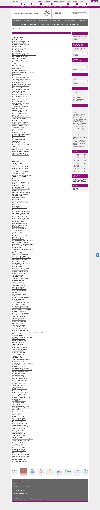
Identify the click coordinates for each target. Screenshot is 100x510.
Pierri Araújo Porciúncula (19, 100)
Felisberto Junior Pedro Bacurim (21, 192)
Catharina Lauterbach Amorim (21, 124)
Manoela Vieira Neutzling (19, 70)
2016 (85, 168)
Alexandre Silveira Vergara (20, 106)
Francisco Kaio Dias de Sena (20, 144)
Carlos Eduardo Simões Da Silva (21, 184)
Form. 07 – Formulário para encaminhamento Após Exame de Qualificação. (80, 133)
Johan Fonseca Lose (18, 129)
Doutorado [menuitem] (33, 24)
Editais (55, 6)
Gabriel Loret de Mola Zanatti (21, 218)
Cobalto (43, 6)
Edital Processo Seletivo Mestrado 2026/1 (78, 100)
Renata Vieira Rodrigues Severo (21, 117)
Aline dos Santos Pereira (19, 215)
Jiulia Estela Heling (18, 112)
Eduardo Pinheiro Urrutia (19, 110)
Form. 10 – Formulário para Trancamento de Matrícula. (79, 141)
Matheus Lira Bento (18, 98)
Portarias (77, 6)
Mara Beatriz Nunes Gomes (20, 115)
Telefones (84, 6)
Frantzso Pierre (16, 46)
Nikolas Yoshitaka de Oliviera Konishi (23, 72)
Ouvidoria (70, 6)
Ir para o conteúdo (17, 4)
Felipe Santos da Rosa (18, 197)
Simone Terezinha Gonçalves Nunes (22, 249)
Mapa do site (83, 4)
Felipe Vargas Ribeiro (18, 190)
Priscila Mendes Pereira (19, 228)
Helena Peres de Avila (18, 221)
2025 (85, 154)
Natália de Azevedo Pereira (20, 203)
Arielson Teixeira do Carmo (20, 166)
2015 (85, 169)
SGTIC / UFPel (38, 499)
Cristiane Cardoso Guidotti (20, 125)
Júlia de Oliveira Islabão (19, 48)
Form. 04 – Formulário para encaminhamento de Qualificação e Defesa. (79, 120)
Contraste (73, 4)
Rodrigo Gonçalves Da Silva (20, 86)
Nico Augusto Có (17, 204)
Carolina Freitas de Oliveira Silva (21, 168)
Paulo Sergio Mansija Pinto (20, 58)
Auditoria (36, 6)
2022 (85, 158)
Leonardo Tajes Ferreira (19, 234)
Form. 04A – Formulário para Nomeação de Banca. (79, 124)
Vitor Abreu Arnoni (17, 230)
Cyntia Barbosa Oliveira (19, 185)
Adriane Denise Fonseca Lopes (21, 213)
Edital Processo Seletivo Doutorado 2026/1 (78, 97)
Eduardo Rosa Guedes (18, 170)
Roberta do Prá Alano (18, 136)
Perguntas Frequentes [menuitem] (72, 24)
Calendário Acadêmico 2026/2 (80, 36)
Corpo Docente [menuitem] (42, 20)
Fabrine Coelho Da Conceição (21, 189)
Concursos (49, 6)
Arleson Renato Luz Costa (20, 122)
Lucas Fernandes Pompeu (20, 51)
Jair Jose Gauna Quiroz (19, 81)
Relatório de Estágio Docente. (80, 146)
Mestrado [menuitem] (23, 24)
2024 (85, 155)
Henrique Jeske (16, 68)
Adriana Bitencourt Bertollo (20, 89)
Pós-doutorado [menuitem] (44, 24)
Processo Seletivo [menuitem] (57, 24)
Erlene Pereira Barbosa (19, 187)
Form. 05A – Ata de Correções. (80, 126)
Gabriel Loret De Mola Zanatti (21, 79)
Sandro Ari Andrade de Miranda (21, 175)
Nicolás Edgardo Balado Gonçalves (22, 244)
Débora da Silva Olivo (18, 108)
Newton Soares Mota (18, 132)
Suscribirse (75, 55)
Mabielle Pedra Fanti (18, 237)
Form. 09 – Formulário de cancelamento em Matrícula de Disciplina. (80, 137)
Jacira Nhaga (16, 146)
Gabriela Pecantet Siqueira (20, 67)
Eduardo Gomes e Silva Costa (21, 143)
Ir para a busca (37, 4)
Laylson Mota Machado (19, 93)
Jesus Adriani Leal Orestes (20, 127)
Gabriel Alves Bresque (18, 91)
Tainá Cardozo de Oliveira (19, 153)
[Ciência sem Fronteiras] (63, 472)
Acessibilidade (64, 4)
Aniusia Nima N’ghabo (18, 139)
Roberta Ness (16, 206)
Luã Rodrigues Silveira (19, 50)
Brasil (17, 1)
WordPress (21, 499)
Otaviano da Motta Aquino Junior (22, 149)
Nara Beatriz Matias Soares (20, 56)
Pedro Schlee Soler (18, 82)
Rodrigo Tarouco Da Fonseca (20, 103)
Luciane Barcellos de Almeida (21, 53)
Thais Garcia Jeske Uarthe (20, 60)
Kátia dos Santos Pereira (19, 223)
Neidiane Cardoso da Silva (20, 242)
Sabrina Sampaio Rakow (19, 208)
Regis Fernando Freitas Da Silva (21, 84)
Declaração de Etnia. (77, 117)
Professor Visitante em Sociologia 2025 (78, 91)
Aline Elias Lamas (17, 165)
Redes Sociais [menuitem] (83, 20)
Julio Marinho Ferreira (18, 173)
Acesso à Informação (26, 6)
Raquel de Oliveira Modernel (20, 151)
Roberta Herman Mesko (19, 101)
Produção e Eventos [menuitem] (70, 20)
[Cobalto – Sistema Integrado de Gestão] (72, 472)
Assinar (74, 69)
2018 (85, 165)
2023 (85, 157)
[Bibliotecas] (45, 472)
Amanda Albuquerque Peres (20, 41)
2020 (85, 162)
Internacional (62, 6)
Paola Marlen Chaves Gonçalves (21, 134)
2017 (85, 166)
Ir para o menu (27, 4)
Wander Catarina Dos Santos (20, 155)
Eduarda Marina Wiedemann (20, 44)
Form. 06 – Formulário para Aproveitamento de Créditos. (79, 129)
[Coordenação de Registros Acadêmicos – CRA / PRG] (54, 472)
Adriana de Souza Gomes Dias (21, 211)
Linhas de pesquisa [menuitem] (29, 20)
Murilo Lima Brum (17, 131)
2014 (85, 171)
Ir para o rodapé (47, 4)
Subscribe (75, 83)
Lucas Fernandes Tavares (19, 225)
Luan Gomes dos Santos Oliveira (22, 96)
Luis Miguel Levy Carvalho (20, 235)
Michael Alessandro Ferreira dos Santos (24, 55)
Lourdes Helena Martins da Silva (22, 94)
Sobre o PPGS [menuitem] (17, 20)
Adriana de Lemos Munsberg (20, 77)
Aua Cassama (16, 141)
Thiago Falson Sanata (18, 251)
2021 (85, 160)
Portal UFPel (16, 6)
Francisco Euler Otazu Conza (20, 216)
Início (13, 29)
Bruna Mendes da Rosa (19, 43)
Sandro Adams (16, 74)
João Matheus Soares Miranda (21, 172)
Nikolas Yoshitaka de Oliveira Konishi (23, 246)
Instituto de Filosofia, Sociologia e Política (25, 483)
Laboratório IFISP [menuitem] (55, 20)
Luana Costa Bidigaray (19, 113)
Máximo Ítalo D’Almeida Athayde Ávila (23, 240)
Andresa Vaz (16, 180)
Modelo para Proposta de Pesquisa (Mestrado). (79, 115)
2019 (85, 163)
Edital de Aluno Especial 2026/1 (80, 94)
